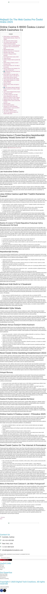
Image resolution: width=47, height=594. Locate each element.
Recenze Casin (6, 103)
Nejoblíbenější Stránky (8, 49)
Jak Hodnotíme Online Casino (10, 40)
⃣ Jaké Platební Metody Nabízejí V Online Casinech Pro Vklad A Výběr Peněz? (11, 89)
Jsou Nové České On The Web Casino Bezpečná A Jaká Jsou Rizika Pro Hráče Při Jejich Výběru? (11, 96)
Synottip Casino (7, 83)
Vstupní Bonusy (7, 58)
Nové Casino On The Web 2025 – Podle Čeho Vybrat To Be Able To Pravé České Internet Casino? (11, 76)
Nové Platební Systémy (8, 104)
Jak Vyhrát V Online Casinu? (10, 110)
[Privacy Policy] (23, 588)
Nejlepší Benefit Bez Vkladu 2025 (11, 99)
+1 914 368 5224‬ (8, 547)
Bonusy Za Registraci (8, 109)
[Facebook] (1, 590)
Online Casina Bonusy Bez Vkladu (11, 78)
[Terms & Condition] (23, 587)
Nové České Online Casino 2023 (11, 56)
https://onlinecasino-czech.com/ (14, 147)
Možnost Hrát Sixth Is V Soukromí (11, 51)
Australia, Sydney (8, 537)
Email (1, 555)
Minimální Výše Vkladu (8, 52)
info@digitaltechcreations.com (12, 550)
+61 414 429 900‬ (8, 540)
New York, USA (7, 543)
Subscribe (6, 560)
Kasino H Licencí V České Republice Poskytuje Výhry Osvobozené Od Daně (11, 47)
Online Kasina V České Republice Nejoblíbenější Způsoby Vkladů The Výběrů (11, 38)
